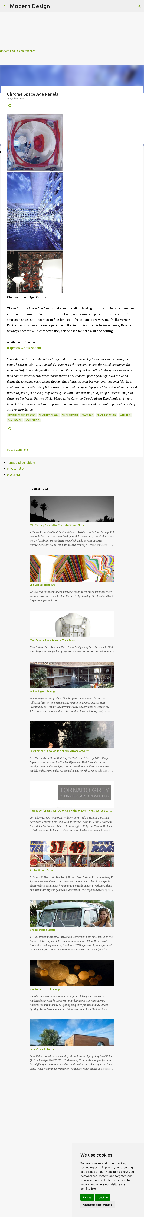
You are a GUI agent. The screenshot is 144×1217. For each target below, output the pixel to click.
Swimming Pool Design (43, 691)
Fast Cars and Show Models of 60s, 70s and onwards (59, 751)
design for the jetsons (21, 415)
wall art (125, 415)
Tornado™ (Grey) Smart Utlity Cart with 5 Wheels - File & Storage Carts (71, 810)
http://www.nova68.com (24, 348)
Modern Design (30, 6)
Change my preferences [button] (97, 1204)
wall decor (15, 420)
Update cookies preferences (17, 50)
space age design (106, 415)
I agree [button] (87, 1197)
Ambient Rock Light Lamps (45, 989)
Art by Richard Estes (41, 870)
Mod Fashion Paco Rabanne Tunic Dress (52, 640)
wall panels (32, 420)
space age (87, 415)
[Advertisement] (72, 24)
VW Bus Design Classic (42, 929)
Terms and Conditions (21, 462)
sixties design (70, 415)
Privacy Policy (15, 468)
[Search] (139, 6)
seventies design (48, 415)
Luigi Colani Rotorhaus (43, 1049)
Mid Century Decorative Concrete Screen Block (57, 525)
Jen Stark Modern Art (42, 584)
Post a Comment (17, 449)
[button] (9, 105)
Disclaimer (13, 474)
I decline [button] (103, 1197)
